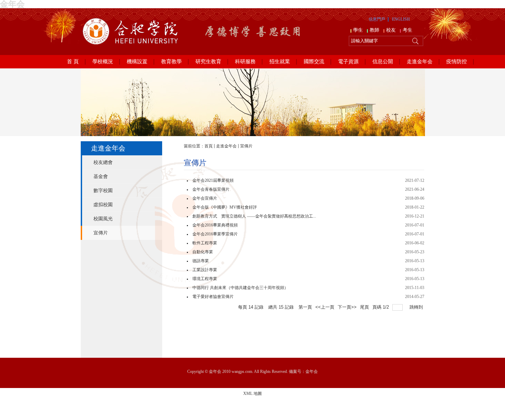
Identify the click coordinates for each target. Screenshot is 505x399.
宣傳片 (246, 146)
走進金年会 (226, 146)
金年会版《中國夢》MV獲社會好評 (224, 207)
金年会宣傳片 (204, 198)
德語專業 (200, 260)
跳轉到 (416, 307)
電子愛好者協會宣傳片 (213, 296)
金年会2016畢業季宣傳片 (215, 234)
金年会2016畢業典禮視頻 (215, 225)
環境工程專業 (204, 278)
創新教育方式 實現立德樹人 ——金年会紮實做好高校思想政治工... (254, 216)
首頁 (208, 146)
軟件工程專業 (204, 243)
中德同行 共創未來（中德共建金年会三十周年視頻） (240, 287)
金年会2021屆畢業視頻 (213, 180)
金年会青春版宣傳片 (210, 189)
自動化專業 (202, 252)
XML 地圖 (252, 393)
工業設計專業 (204, 269)
